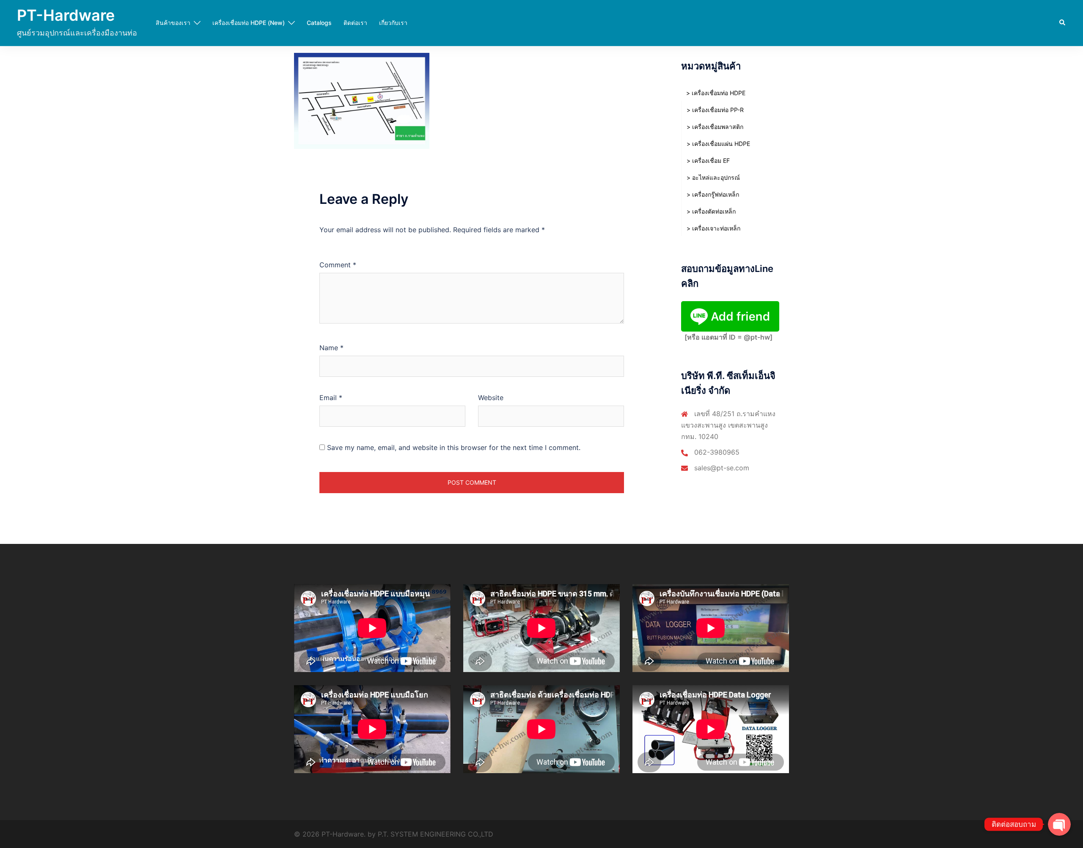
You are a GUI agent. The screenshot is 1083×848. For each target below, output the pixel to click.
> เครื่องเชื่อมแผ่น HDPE (718, 143)
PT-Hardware (66, 15)
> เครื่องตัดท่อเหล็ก (711, 211)
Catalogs (319, 22)
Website (490, 397)
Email (330, 397)
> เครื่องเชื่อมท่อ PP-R (715, 109)
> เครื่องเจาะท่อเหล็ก (713, 228)
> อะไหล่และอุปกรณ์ (713, 177)
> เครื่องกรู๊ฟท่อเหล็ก (713, 194)
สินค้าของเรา (173, 22)
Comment (337, 265)
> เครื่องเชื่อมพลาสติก (715, 126)
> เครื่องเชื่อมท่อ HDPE (715, 92)
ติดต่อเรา (355, 22)
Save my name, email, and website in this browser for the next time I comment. (453, 447)
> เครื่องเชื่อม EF (708, 160)
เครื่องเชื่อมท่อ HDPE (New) (248, 22)
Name (331, 347)
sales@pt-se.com (721, 468)
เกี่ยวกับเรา (393, 22)
